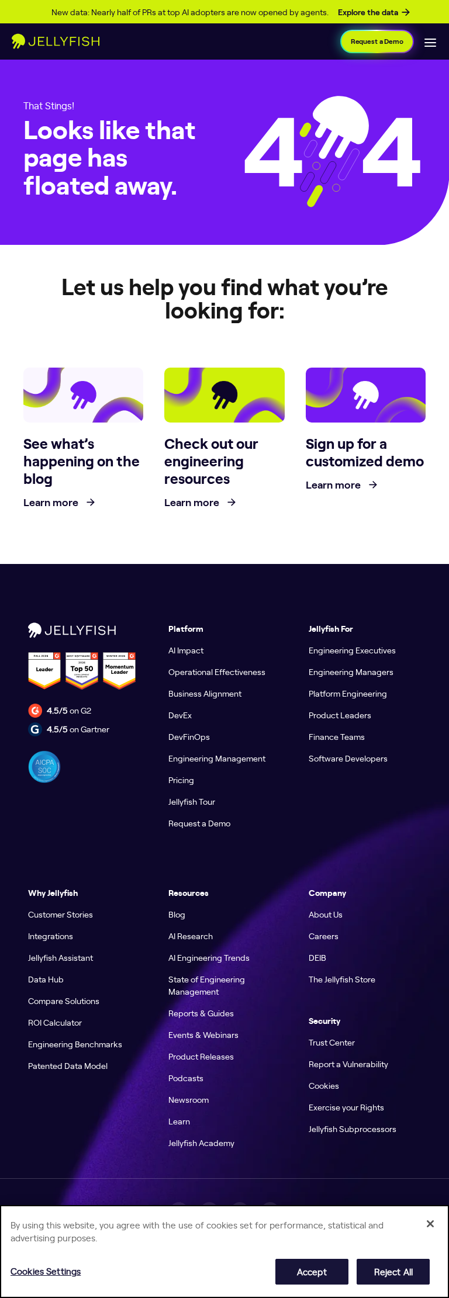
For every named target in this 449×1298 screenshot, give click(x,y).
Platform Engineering (348, 693)
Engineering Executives (352, 650)
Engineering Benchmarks (75, 1044)
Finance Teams (337, 736)
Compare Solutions (63, 1000)
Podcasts (185, 1078)
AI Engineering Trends (209, 957)
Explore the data (368, 12)
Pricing (181, 779)
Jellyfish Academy (201, 1142)
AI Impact (185, 650)
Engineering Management (216, 758)
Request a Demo (377, 41)
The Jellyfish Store (342, 979)
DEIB (317, 957)
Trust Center (332, 1042)
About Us (326, 914)
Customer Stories (60, 914)
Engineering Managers (351, 671)
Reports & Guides (201, 1013)
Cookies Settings (46, 1271)
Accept (312, 1271)
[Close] (430, 1224)
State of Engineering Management (206, 985)
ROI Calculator (55, 1022)
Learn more (52, 502)
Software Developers (348, 758)
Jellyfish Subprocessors (352, 1128)
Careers (324, 936)
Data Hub (46, 979)
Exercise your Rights (346, 1107)
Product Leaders (340, 715)
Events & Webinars (203, 1034)
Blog (176, 914)
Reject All (393, 1271)
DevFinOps (189, 736)
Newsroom (188, 1099)
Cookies (324, 1085)
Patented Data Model (68, 1065)
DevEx (180, 715)
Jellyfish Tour (191, 801)
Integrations (50, 936)
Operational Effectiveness (216, 671)
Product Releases (201, 1056)
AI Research (190, 936)
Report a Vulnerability (348, 1063)
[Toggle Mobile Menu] (430, 41)
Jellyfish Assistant (60, 957)
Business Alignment (204, 693)
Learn (179, 1121)
